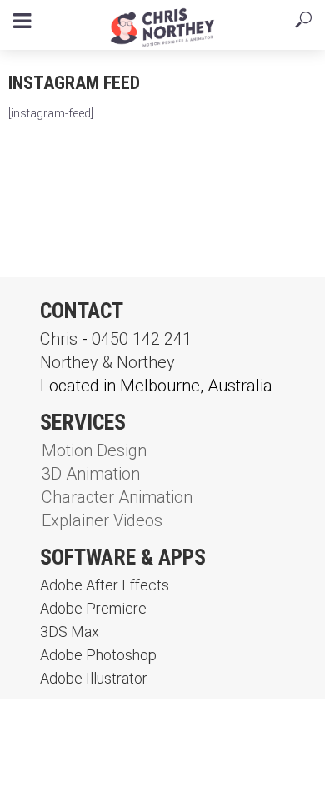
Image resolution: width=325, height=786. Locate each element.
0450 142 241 (142, 339)
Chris (59, 339)
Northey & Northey (107, 362)
